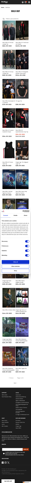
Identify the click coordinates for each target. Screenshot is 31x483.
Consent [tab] (5, 215)
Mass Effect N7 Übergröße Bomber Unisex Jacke (22, 72)
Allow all (15, 262)
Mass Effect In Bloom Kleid (8, 310)
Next (15, 383)
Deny (15, 270)
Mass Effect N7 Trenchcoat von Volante (22, 43)
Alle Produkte (5, 426)
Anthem (17, 424)
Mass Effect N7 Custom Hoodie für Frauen (8, 131)
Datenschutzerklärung (21, 396)
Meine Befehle (5, 422)
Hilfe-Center (4, 395)
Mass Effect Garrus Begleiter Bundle (20, 281)
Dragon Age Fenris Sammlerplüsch (6, 281)
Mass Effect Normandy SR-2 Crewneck (8, 101)
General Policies (19, 398)
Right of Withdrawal (20, 400)
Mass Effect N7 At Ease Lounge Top (7, 43)
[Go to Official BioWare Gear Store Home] (5, 2)
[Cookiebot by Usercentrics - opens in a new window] (23, 211)
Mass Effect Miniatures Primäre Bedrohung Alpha (8, 369)
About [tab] (25, 215)
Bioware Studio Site (20, 422)
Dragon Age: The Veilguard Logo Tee (22, 162)
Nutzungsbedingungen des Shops (22, 405)
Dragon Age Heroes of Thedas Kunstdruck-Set (21, 310)
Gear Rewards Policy (6, 396)
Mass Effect (18, 428)
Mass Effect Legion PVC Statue (21, 369)
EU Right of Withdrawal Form (22, 414)
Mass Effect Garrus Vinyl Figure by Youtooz (21, 192)
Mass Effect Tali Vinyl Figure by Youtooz (7, 192)
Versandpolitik (19, 409)
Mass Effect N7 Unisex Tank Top (7, 162)
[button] (29, 2)
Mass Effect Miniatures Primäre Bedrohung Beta (21, 339)
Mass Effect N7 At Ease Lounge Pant (7, 72)
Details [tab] (15, 215)
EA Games (18, 420)
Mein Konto (4, 420)
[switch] (27, 246)
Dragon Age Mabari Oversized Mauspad (7, 339)
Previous (11, 378)
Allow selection (15, 266)
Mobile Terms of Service (21, 407)
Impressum (18, 395)
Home (2, 7)
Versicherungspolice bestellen (20, 412)
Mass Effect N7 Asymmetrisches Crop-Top (22, 131)
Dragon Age (18, 426)
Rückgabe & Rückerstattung (22, 402)
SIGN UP (25, 449)
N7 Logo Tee (19, 101)
